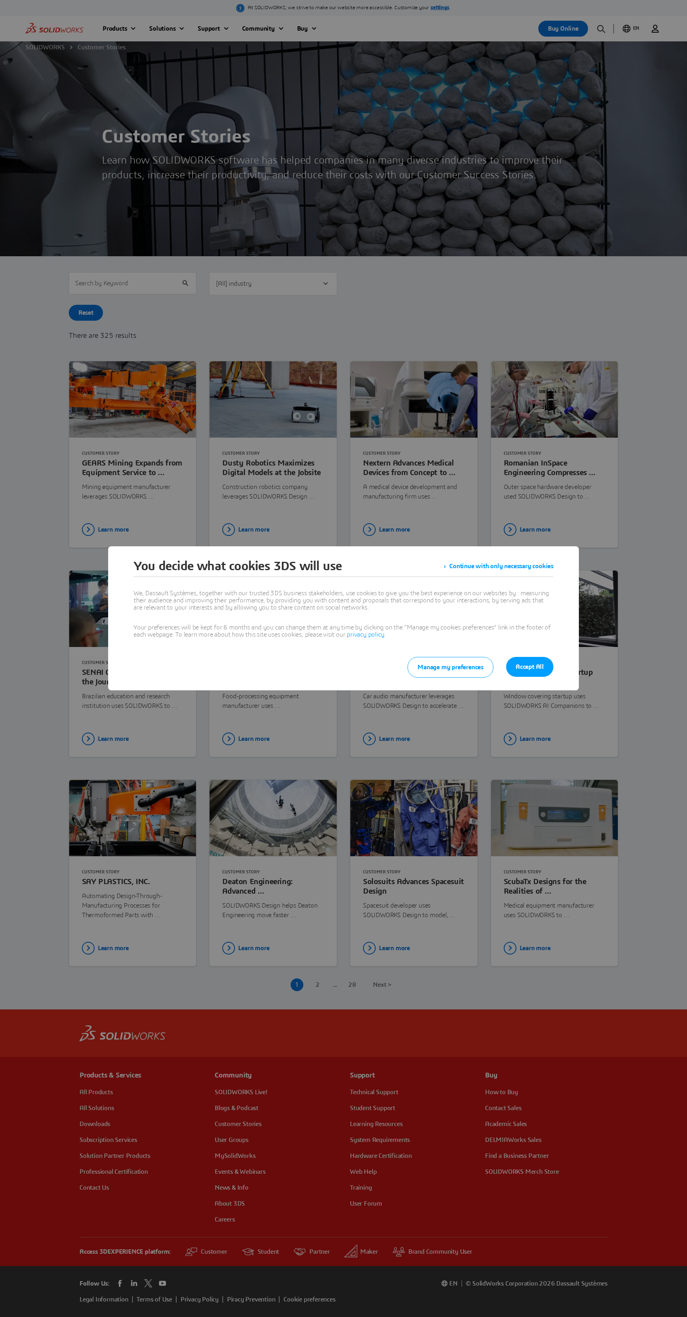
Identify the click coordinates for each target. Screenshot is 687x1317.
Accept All (530, 667)
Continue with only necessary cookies (501, 566)
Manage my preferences (450, 667)
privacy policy (365, 634)
